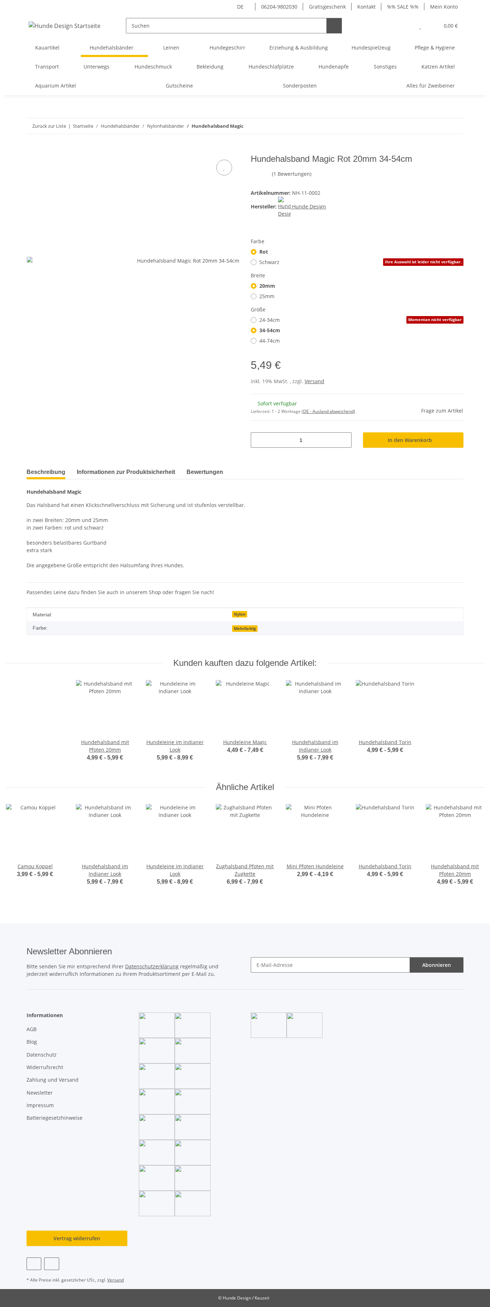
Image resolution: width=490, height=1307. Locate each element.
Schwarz (360, 262)
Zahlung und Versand (53, 1079)
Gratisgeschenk (327, 6)
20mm (267, 285)
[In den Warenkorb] (32, 150)
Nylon (239, 614)
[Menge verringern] (259, 440)
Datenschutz (42, 1054)
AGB (32, 1029)
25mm (266, 296)
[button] (406, 25)
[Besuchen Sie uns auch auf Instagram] (51, 1263)
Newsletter (40, 1092)
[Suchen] (334, 25)
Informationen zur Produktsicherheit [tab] (126, 472)
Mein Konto (444, 6)
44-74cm (269, 340)
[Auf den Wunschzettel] (224, 167)
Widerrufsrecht (45, 1067)
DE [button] (240, 6)
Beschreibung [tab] (46, 472)
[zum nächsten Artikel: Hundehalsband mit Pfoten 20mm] (455, 126)
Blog (32, 1041)
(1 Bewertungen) (291, 173)
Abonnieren (436, 965)
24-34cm (360, 319)
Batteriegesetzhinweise (55, 1117)
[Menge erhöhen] (343, 440)
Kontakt (366, 6)
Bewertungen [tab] (205, 472)
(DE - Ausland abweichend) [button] (328, 411)
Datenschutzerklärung (152, 966)
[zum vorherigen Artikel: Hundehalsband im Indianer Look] (440, 126)
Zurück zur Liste (49, 126)
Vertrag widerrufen (76, 1238)
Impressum (40, 1105)
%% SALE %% (403, 6)
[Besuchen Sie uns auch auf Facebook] (34, 1263)
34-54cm (269, 330)
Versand (314, 381)
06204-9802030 (279, 6)
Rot (263, 251)
